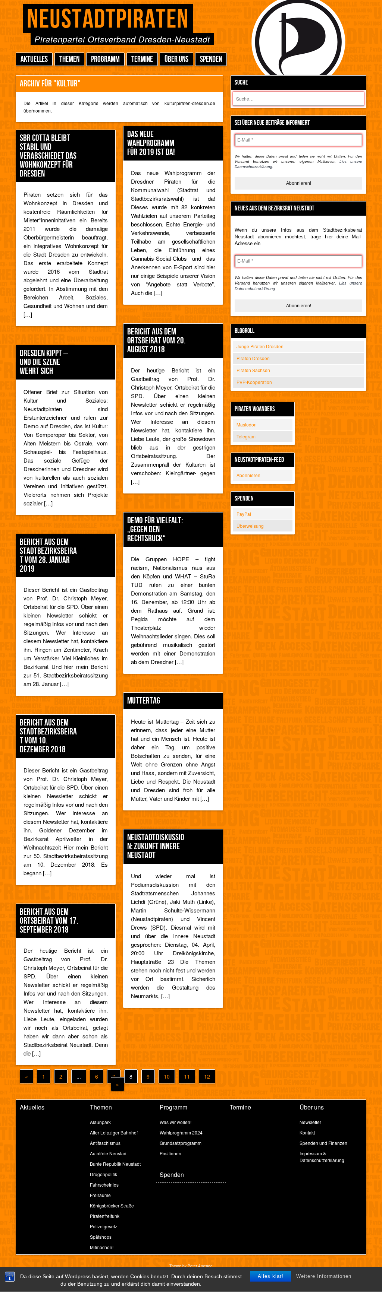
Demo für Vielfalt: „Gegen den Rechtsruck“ (155, 529)
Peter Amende (200, 1266)
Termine (142, 59)
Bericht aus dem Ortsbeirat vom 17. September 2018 (49, 921)
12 (207, 1076)
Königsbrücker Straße (112, 1205)
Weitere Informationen (323, 1276)
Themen (69, 59)
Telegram (246, 436)
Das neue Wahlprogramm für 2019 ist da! (151, 143)
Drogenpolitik (103, 1174)
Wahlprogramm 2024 (181, 1132)
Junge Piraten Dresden (260, 346)
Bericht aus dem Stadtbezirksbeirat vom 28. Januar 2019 (48, 555)
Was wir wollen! (175, 1122)
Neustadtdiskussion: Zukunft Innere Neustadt (155, 846)
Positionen (170, 1153)
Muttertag (143, 700)
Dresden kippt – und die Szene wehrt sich (44, 362)
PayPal (244, 514)
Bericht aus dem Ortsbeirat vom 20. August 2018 (156, 340)
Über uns (176, 59)
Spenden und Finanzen (323, 1143)
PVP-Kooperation (254, 382)
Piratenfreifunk (104, 1216)
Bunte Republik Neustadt (115, 1164)
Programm (105, 59)
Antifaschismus (105, 1143)
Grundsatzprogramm (180, 1143)
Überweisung (250, 526)
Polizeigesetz (103, 1226)
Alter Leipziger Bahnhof (114, 1132)
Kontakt (307, 1132)
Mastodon (247, 424)
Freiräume (100, 1195)
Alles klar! (271, 1276)
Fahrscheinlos (104, 1184)
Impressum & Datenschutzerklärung (322, 1156)
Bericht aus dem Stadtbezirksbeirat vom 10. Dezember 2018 (48, 736)
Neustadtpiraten (108, 19)
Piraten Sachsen (253, 370)
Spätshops (101, 1237)
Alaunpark (100, 1122)
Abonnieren (248, 475)
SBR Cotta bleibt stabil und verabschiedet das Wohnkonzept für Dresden (48, 156)
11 (187, 1076)
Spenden (211, 59)
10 (167, 1076)
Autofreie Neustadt (109, 1153)
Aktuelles (34, 59)
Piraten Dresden (253, 358)
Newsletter (310, 1122)
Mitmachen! (101, 1247)
